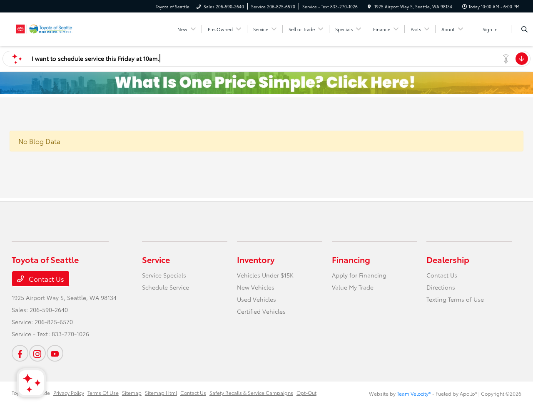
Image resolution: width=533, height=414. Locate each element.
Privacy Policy (68, 392)
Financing (351, 259)
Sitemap (132, 392)
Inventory (255, 259)
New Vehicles (255, 287)
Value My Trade (353, 287)
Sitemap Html (161, 392)
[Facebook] (20, 353)
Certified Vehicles (261, 311)
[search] (524, 29)
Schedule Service (165, 287)
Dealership (447, 259)
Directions (440, 287)
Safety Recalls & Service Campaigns (251, 392)
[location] (369, 6)
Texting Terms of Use (455, 299)
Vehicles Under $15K (265, 275)
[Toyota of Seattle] (49, 27)
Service (156, 259)
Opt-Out (306, 392)
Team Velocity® (414, 393)
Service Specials (164, 275)
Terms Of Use (103, 392)
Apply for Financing (359, 275)
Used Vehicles (256, 299)
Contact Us (45, 278)
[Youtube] (55, 353)
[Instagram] (37, 353)
